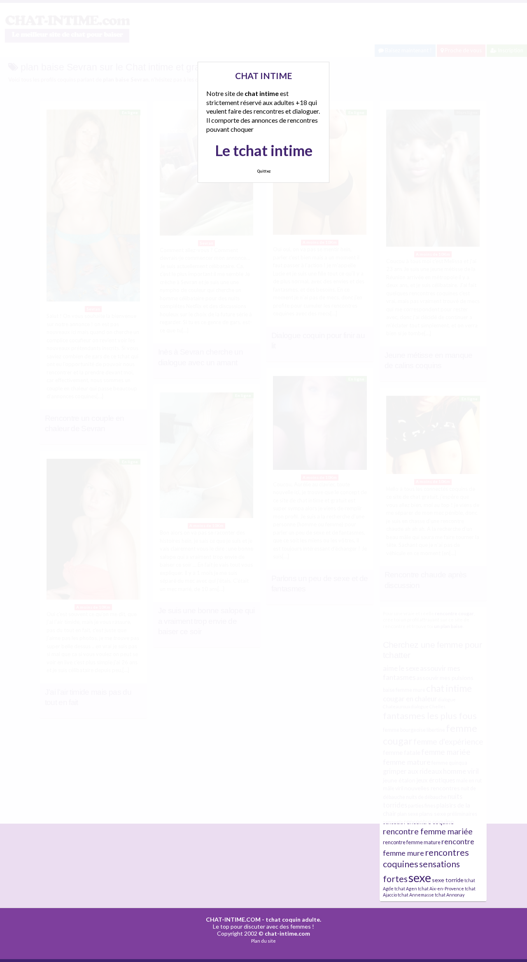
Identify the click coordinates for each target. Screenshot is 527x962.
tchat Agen (405, 888)
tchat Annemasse (416, 894)
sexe (419, 877)
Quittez (263, 171)
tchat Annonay (449, 894)
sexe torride (448, 879)
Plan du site (263, 940)
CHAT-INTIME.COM (233, 919)
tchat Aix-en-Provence (441, 888)
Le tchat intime (263, 150)
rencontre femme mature (412, 842)
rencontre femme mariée (428, 831)
